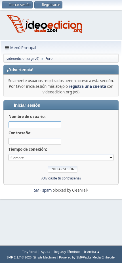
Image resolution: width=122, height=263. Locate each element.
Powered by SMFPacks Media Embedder (87, 257)
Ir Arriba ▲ (92, 251)
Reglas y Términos (67, 251)
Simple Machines (44, 257)
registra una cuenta (87, 86)
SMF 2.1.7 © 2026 (19, 257)
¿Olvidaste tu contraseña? (61, 178)
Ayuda (45, 251)
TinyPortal (29, 251)
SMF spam (43, 190)
